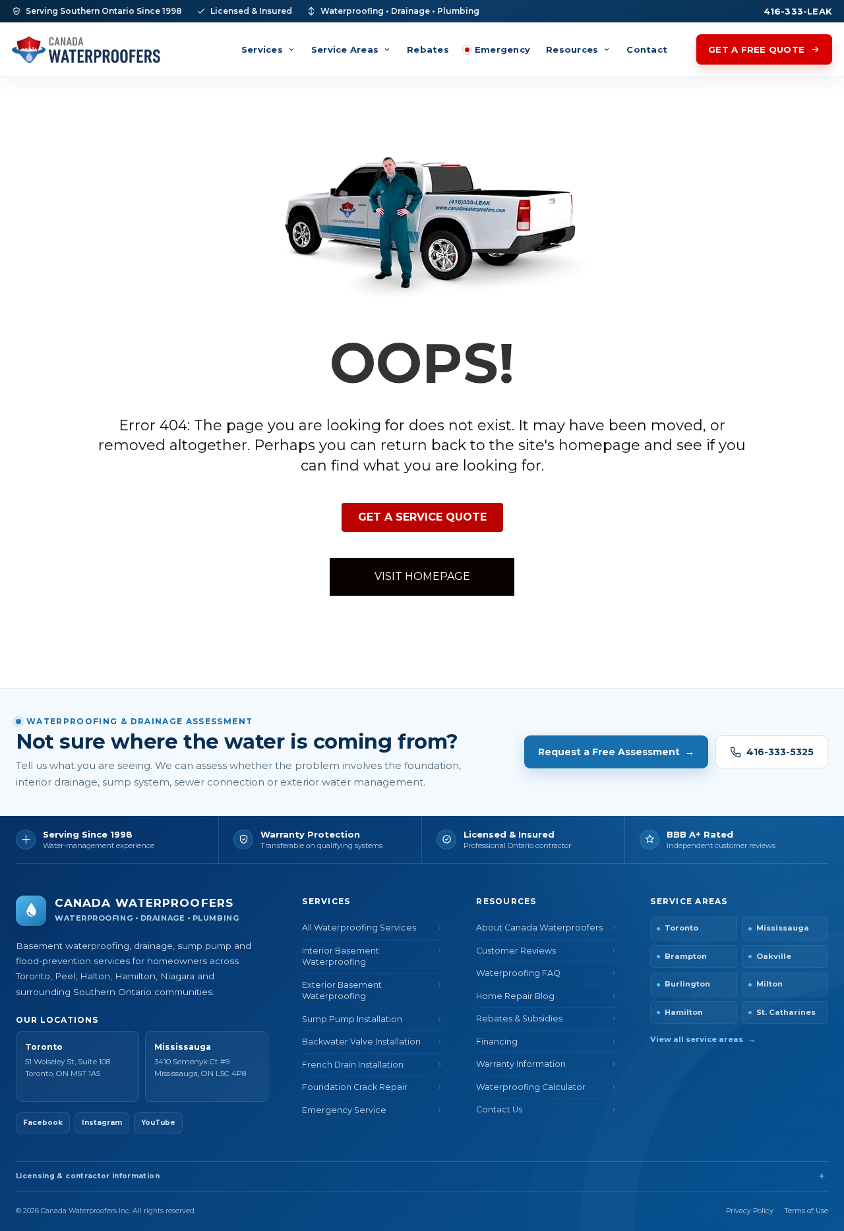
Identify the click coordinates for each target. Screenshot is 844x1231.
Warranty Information (521, 1064)
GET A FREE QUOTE (756, 49)
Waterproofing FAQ (518, 973)
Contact (646, 49)
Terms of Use (806, 1211)
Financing (497, 1041)
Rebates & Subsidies (519, 1018)
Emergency (502, 49)
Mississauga (782, 927)
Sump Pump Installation (352, 1019)
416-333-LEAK (798, 11)
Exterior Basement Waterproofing (342, 991)
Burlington (687, 983)
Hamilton (684, 1012)
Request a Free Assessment (616, 752)
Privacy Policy (749, 1211)
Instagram (102, 1122)
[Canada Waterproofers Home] (86, 49)
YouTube (158, 1122)
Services (262, 49)
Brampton (686, 956)
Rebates (428, 49)
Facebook (43, 1122)
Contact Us (499, 1109)
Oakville (773, 956)
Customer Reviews (516, 951)
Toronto (681, 927)
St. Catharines (786, 1012)
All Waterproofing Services (359, 927)
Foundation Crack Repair (354, 1087)
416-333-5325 (780, 752)
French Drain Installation (353, 1065)
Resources (572, 49)
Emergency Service (344, 1110)
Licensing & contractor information (88, 1176)
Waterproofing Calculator (531, 1087)
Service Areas (344, 49)
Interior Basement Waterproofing (340, 956)
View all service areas (703, 1039)
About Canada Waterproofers (539, 927)
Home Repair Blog (515, 996)
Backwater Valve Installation (361, 1041)
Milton (769, 983)
